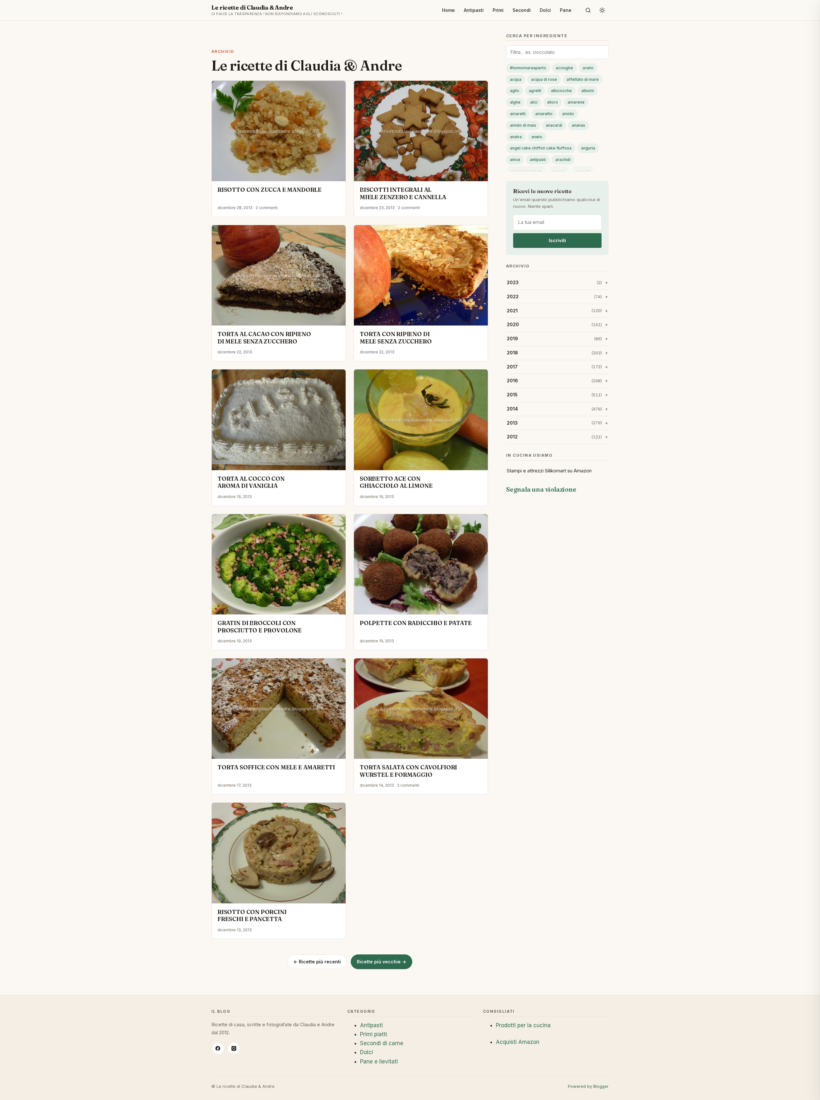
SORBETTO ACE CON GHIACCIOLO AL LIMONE (396, 482)
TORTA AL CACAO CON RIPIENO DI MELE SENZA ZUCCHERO (264, 337)
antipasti (538, 159)
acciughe (564, 67)
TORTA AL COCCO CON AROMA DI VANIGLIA (251, 482)
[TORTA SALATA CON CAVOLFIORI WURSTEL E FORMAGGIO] (421, 708)
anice (515, 159)
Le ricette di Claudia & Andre (276, 10)
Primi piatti (373, 1034)
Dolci (545, 10)
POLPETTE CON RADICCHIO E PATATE (416, 623)
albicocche (561, 90)
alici (533, 102)
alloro (552, 102)
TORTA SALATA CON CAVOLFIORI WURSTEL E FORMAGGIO (408, 771)
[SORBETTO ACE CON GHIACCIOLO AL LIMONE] (421, 419)
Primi (498, 10)
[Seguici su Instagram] (233, 1048)
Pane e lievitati (379, 1061)
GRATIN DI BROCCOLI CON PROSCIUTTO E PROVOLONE (259, 626)
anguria (588, 148)
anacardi (554, 125)
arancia (559, 171)
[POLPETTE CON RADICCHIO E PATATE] (421, 564)
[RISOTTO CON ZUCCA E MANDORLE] (279, 131)
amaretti (518, 113)
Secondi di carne (381, 1043)
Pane (565, 10)
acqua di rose (544, 79)
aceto (588, 67)
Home (448, 10)
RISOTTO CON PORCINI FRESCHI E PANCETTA (252, 915)
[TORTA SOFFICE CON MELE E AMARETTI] (279, 708)
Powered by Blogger (588, 1086)
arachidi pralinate (526, 171)
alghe (515, 102)
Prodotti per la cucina (523, 1025)
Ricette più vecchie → (381, 961)
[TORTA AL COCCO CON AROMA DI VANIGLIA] (279, 419)
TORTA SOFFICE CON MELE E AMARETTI (276, 767)
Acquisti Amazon (517, 1042)
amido (568, 113)
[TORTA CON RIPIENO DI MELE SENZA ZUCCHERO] (421, 275)
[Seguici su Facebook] (217, 1048)
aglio (514, 90)
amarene (576, 102)
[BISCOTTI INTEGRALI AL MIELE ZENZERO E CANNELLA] (421, 131)
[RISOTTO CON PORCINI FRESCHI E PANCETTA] (279, 853)
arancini (583, 171)
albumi (587, 90)
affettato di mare (583, 79)
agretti (535, 90)
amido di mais (523, 125)
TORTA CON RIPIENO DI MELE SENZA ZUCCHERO (396, 337)
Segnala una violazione (541, 489)
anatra (516, 136)
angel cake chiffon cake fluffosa (540, 148)
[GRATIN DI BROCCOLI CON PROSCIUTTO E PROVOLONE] (279, 564)
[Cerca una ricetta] (588, 10)
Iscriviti (557, 240)
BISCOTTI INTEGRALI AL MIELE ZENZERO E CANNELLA (403, 193)
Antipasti (474, 10)
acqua (515, 79)
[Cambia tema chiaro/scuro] (602, 10)
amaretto (544, 113)
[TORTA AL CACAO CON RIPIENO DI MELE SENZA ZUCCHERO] (279, 275)
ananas (578, 125)
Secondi (521, 10)
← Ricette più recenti (317, 961)
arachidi (562, 159)
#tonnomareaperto (528, 67)
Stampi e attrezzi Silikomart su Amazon (549, 471)
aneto (536, 136)
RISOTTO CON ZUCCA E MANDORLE (269, 189)
